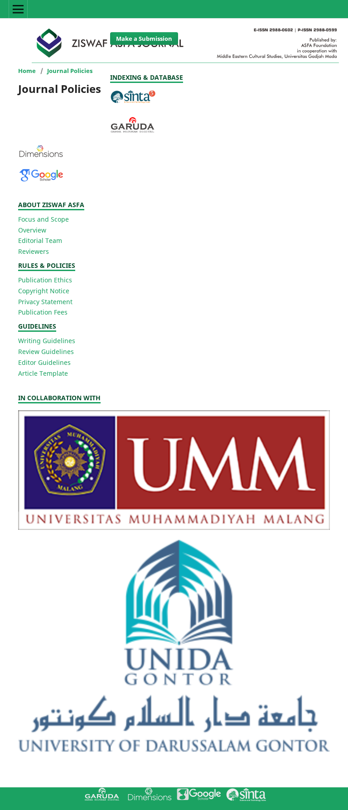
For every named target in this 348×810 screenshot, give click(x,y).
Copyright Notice (43, 290)
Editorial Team (40, 240)
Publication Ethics (45, 280)
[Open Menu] (18, 9)
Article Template (43, 373)
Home (27, 71)
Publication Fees (43, 312)
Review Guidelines (46, 351)
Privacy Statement (45, 301)
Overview (32, 230)
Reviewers (33, 251)
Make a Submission (144, 38)
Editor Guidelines (44, 362)
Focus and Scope (43, 219)
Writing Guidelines (46, 340)
